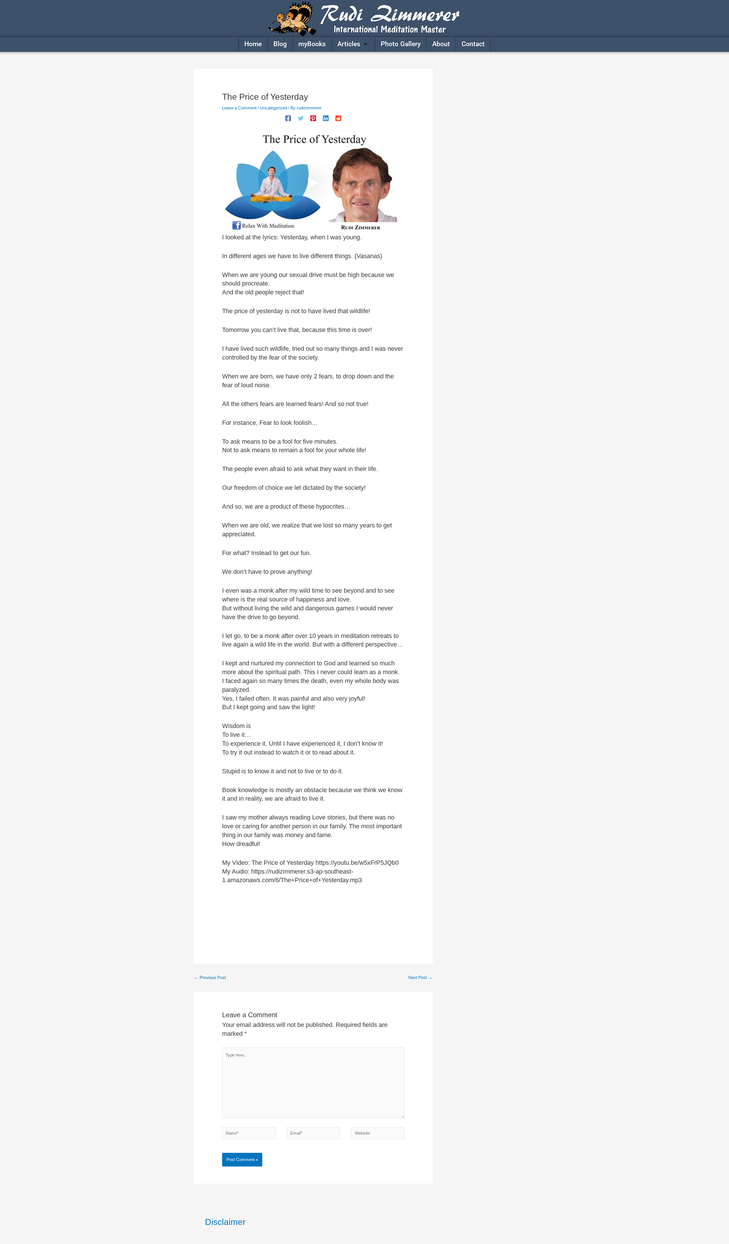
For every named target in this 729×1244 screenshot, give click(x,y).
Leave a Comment (239, 107)
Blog (280, 44)
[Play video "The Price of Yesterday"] (313, 181)
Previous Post (210, 977)
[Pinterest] (313, 118)
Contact (473, 44)
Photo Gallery (401, 44)
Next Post (420, 977)
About (441, 44)
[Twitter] (301, 118)
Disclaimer (225, 1222)
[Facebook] (288, 118)
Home (253, 44)
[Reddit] (338, 118)
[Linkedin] (326, 118)
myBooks (312, 44)
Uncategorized (273, 107)
